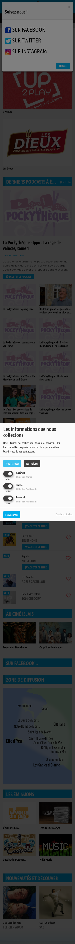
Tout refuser (32, 463)
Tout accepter (12, 463)
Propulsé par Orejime (64, 514)
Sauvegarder (11, 514)
